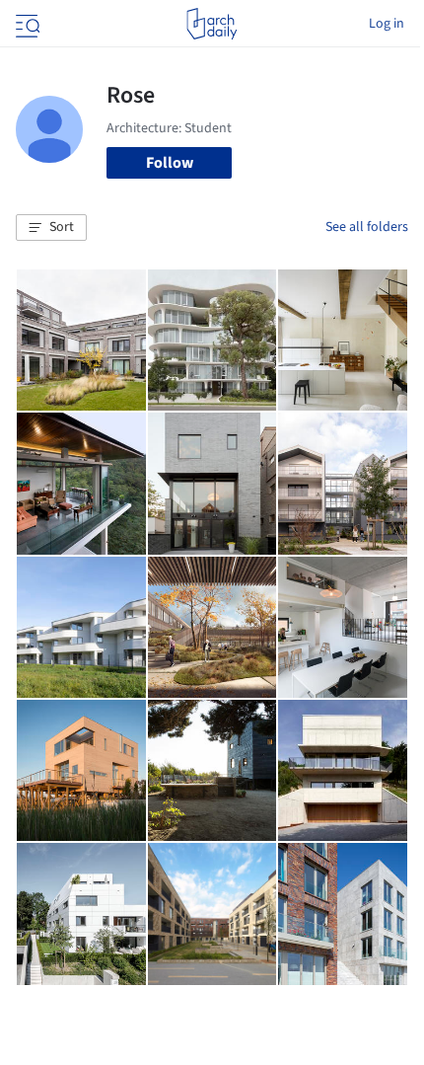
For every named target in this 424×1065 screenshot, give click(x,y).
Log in (386, 24)
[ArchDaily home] (211, 23)
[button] (51, 228)
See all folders (366, 227)
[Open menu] (25, 24)
